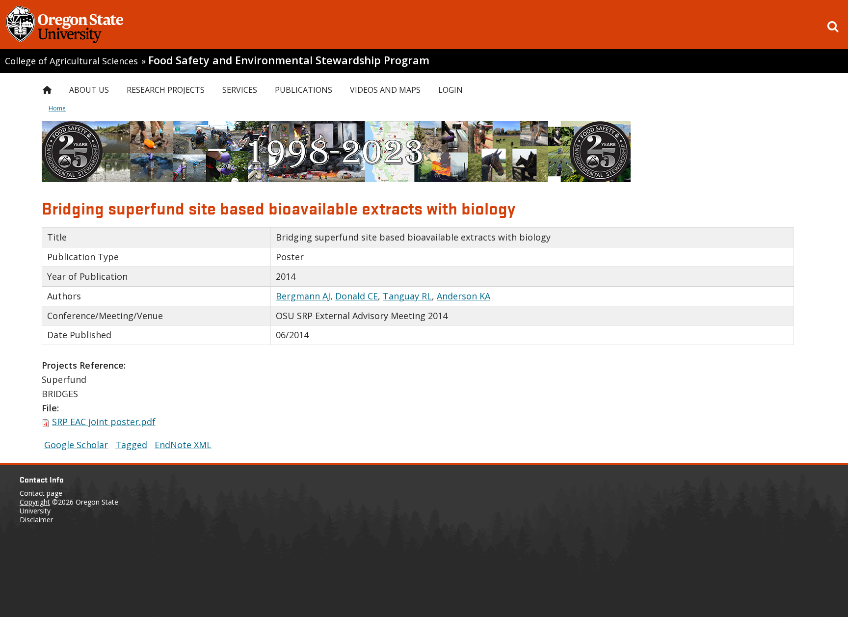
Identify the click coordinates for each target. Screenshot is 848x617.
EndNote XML (183, 445)
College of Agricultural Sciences (71, 61)
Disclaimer (36, 519)
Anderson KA (463, 296)
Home (57, 108)
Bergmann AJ (303, 296)
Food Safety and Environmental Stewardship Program (288, 60)
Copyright (35, 502)
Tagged (131, 445)
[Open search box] (832, 26)
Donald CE (356, 296)
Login (450, 89)
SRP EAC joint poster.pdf (104, 422)
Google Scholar (76, 445)
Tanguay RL (407, 296)
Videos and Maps (385, 89)
